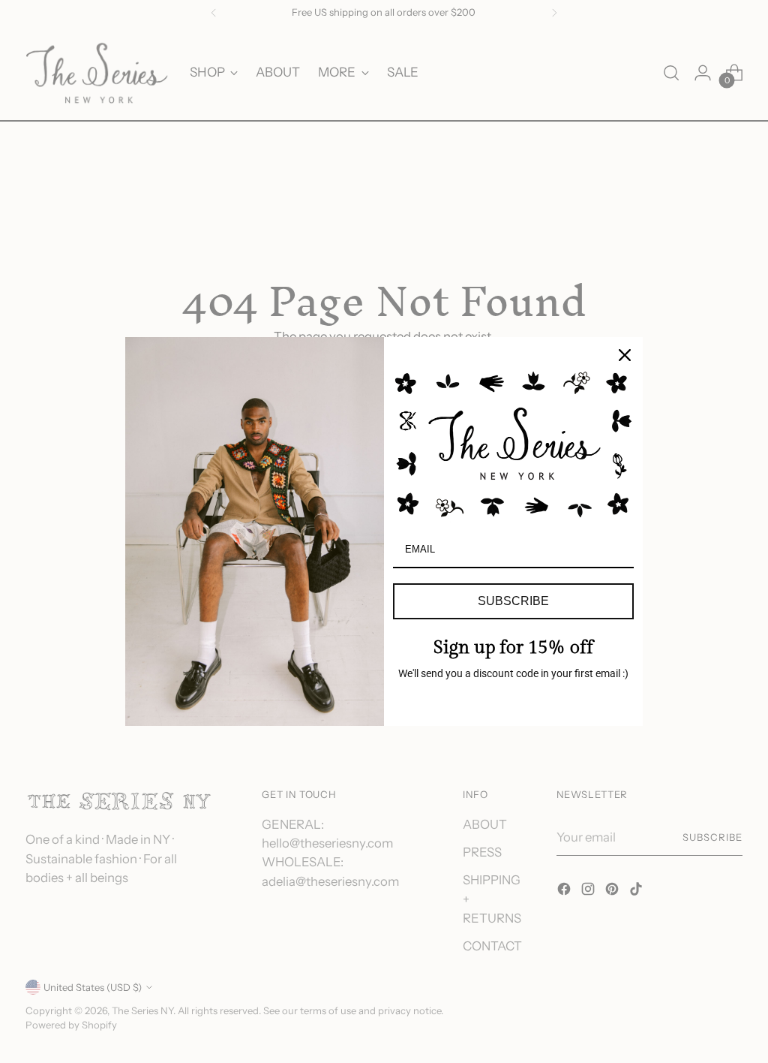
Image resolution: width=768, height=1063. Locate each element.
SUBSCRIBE (513, 601)
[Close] (625, 355)
